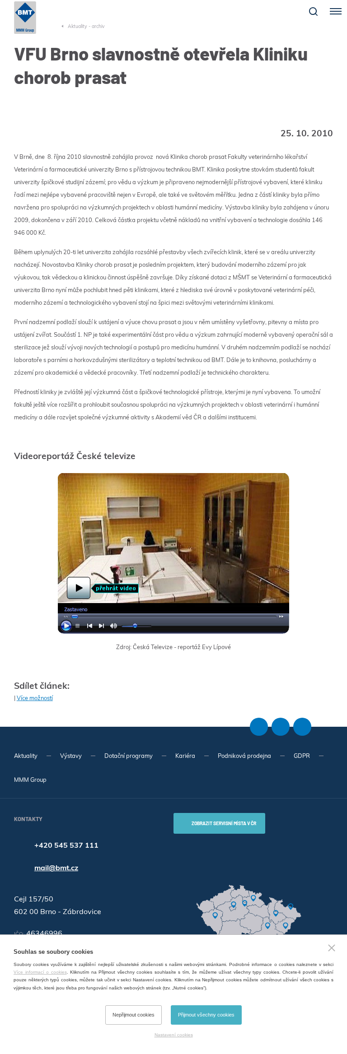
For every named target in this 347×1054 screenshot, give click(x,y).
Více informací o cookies (40, 972)
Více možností (35, 697)
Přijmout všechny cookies (206, 1014)
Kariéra (185, 755)
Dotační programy (128, 755)
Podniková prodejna (244, 755)
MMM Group (30, 779)
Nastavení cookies (174, 1034)
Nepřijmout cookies (134, 1014)
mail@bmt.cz (56, 867)
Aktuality (26, 755)
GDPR (302, 755)
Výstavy (71, 755)
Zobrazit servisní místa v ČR (224, 823)
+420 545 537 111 (66, 845)
